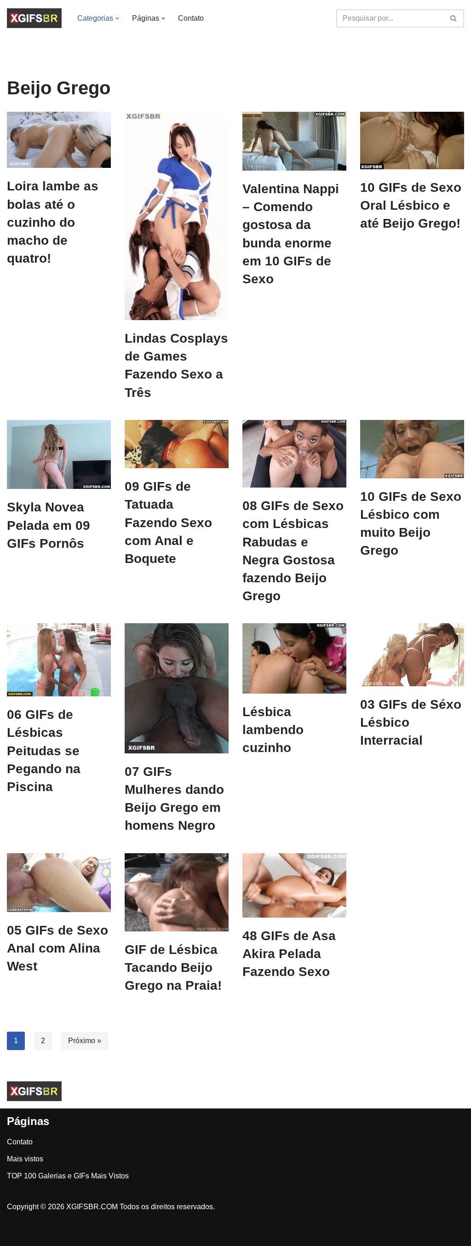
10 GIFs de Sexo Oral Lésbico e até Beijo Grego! (410, 205)
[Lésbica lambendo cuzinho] (294, 658)
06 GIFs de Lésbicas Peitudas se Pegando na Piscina (43, 750)
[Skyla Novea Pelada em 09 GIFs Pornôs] (59, 454)
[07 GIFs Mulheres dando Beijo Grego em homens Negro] (177, 688)
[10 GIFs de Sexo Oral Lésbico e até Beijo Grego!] (412, 140)
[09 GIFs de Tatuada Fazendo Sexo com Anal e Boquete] (177, 444)
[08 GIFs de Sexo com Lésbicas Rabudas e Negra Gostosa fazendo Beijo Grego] (294, 454)
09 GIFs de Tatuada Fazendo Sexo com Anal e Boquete (168, 522)
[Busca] (453, 18)
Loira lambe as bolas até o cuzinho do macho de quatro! (52, 222)
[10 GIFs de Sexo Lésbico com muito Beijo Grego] (412, 449)
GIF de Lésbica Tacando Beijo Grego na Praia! (173, 967)
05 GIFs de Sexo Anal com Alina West (57, 948)
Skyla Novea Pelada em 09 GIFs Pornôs (48, 525)
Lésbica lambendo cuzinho (273, 730)
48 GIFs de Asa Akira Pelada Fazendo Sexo (289, 954)
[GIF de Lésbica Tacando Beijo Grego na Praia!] (177, 892)
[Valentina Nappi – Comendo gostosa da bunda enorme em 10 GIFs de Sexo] (294, 141)
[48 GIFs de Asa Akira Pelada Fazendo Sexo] (294, 885)
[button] (117, 18)
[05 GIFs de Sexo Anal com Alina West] (59, 882)
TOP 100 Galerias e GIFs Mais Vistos (68, 1176)
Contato (191, 18)
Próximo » (84, 1041)
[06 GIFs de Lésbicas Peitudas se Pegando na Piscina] (59, 659)
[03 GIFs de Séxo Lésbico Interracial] (412, 654)
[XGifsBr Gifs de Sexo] (34, 18)
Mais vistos (25, 1159)
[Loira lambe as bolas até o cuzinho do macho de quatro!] (59, 140)
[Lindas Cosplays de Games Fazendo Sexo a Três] (177, 216)
